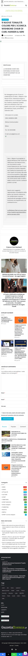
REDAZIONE (4, 607)
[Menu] (2, 6)
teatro (18, 595)
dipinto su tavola (5, 590)
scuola (13, 595)
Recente (4, 426)
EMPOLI (4, 512)
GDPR (2, 612)
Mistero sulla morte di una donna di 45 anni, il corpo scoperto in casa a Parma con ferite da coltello (13, 527)
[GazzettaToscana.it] (10, 5)
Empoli (12, 590)
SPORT (4, 497)
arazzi (3, 587)
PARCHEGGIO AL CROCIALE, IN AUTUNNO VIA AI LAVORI (18, 433)
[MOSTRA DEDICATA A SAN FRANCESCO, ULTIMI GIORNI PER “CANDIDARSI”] (6, 447)
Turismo (23, 595)
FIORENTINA (5, 507)
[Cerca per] (26, 6)
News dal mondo (6, 521)
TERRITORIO (5, 499)
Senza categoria (6, 504)
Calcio (12, 587)
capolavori (18, 587)
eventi (17, 590)
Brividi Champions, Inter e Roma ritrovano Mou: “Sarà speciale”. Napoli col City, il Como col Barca (14, 532)
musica (3, 595)
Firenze (23, 590)
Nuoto (8, 595)
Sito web (3, 406)
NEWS (3, 487)
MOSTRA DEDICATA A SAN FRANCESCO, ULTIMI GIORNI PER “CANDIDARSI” (18, 446)
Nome (3, 393)
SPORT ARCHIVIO (6, 502)
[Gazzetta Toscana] (14, 10)
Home (4, 16)
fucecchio (4, 593)
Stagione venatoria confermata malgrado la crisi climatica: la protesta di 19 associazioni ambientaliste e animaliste (20, 330)
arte (8, 587)
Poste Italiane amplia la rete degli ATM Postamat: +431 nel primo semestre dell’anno (7, 351)
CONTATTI (3, 609)
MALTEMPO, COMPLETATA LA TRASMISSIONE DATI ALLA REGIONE (6, 320)
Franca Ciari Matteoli (8, 35)
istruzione (11, 593)
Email (3, 399)
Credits (17, 645)
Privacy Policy (5, 616)
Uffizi (3, 598)
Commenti (23, 426)
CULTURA (4, 494)
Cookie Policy (5, 620)
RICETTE (4, 509)
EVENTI (4, 489)
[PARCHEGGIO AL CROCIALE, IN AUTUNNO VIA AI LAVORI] (6, 434)
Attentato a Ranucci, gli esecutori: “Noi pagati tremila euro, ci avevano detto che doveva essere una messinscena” (13, 538)
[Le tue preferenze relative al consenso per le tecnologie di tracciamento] (25, 653)
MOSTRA (22, 593)
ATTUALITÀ (9, 16)
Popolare (13, 426)
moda (16, 593)
